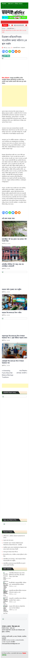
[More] (19, 51)
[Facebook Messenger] (13, 51)
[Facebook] (3, 51)
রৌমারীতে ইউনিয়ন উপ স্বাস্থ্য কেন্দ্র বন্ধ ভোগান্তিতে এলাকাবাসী (13, 265)
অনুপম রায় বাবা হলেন (16, 25)
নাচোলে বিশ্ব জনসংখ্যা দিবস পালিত (11, 313)
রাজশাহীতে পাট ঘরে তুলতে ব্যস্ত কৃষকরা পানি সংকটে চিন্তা (14, 240)
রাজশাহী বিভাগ (16, 47)
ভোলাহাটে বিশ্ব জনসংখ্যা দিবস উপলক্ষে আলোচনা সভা (13, 362)
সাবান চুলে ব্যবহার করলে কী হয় (10, 551)
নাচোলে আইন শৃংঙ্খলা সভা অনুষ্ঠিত (11, 289)
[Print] (16, 51)
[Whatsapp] (9, 51)
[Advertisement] (14, 96)
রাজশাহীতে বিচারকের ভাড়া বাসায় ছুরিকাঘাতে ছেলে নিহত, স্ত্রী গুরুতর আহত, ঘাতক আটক (16, 574)
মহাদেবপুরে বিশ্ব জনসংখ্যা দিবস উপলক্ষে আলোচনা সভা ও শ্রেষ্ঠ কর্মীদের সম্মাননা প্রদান (14, 337)
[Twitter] (6, 51)
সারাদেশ (23, 47)
